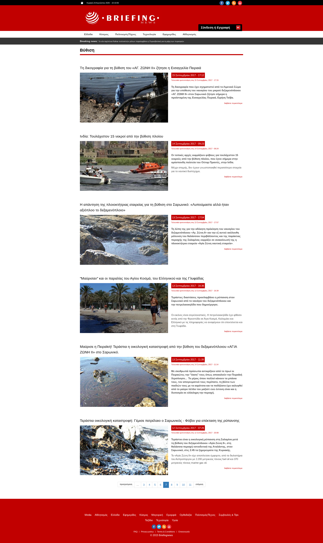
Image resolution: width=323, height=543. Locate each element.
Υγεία (175, 520)
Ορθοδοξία (186, 514)
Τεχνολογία (149, 34)
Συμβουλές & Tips (229, 514)
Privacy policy (147, 532)
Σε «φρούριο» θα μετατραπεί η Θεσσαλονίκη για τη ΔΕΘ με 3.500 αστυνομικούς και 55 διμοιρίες (136, 41)
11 (190, 484)
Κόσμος (104, 34)
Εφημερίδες (169, 34)
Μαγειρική (157, 514)
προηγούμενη (126, 484)
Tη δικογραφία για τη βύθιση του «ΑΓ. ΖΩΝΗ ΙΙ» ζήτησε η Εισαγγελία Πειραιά (140, 68)
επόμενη (199, 484)
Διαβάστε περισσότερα (233, 103)
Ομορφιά (171, 514)
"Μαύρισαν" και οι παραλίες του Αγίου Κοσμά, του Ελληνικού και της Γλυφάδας (142, 278)
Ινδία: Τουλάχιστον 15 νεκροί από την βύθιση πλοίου (121, 136)
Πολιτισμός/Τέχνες (125, 34)
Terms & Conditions (166, 532)
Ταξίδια (149, 520)
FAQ (135, 532)
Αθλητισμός (189, 34)
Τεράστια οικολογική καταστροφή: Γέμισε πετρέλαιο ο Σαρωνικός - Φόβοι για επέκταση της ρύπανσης (159, 420)
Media (88, 514)
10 (183, 484)
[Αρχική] (123, 18)
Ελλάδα (88, 34)
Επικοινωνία (184, 532)
